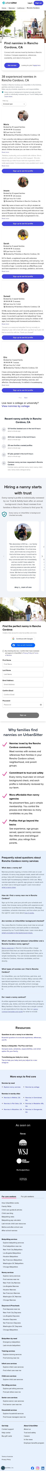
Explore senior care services (13, 1401)
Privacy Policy (27, 653)
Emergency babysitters (11, 1342)
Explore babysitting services (13, 1243)
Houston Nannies (9, 1290)
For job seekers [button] (27, 1196)
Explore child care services (13, 1379)
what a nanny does (9, 887)
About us (27, 1429)
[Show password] (41, 705)
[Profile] (23, 116)
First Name (7, 660)
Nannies (12, 8)
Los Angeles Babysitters (12, 1253)
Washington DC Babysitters (13, 1263)
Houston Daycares (10, 1319)
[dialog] (3, 1468)
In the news (28, 1439)
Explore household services (13, 1413)
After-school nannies (9, 1230)
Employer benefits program (34, 1443)
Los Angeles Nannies (11, 1286)
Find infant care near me (12, 1370)
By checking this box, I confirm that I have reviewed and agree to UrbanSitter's (22, 653)
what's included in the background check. (17, 933)
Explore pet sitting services (13, 1388)
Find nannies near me (11, 1279)
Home (4, 8)
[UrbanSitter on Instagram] (37, 1468)
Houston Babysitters (10, 1256)
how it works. (29, 913)
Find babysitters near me (12, 1246)
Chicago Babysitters (10, 1267)
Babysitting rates (8, 1217)
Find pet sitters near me (12, 1392)
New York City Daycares (12, 1312)
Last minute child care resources (14, 1224)
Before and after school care (12, 1227)
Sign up (38, 3)
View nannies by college (16, 406)
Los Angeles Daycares (11, 1316)
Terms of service (7, 1457)
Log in (30, 3)
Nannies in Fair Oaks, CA (13, 1104)
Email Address (8, 680)
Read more (5, 152)
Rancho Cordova (33, 8)
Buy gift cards (7, 1436)
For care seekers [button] (9, 1196)
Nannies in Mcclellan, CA (13, 1109)
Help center (6, 1433)
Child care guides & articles (12, 1210)
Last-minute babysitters (11, 1345)
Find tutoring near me (11, 1358)
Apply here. (37, 65)
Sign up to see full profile (23, 171)
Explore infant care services (13, 1367)
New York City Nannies (11, 1283)
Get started (12, 65)
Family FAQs (6, 1206)
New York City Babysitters (12, 1250)
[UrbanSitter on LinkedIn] (42, 1468)
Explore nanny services (12, 1087)
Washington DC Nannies (12, 1297)
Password (6, 701)
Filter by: (5, 101)
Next (25, 398)
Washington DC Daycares (12, 1326)
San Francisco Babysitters (12, 1260)
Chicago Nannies (9, 1300)
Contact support (8, 1429)
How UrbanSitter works (10, 1203)
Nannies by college (32, 1087)
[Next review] (42, 556)
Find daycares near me (11, 1309)
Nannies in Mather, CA (12, 1098)
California (20, 8)
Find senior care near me (12, 1404)
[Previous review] (4, 556)
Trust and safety (30, 1433)
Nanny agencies (8, 948)
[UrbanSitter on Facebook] (32, 1468)
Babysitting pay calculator (11, 1220)
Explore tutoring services (12, 1354)
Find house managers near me (14, 1417)
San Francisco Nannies (11, 1293)
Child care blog (7, 1213)
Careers (27, 1436)
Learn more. (8, 97)
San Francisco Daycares (12, 1323)
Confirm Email (8, 691)
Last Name (7, 670)
